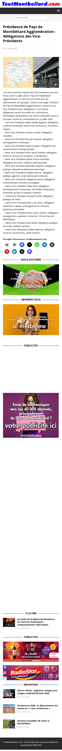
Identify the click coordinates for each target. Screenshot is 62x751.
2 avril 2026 (23, 727)
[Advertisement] (28, 371)
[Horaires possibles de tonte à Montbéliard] (9, 723)
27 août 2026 (24, 628)
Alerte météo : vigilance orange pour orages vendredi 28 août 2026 (37, 692)
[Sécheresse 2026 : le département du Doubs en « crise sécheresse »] (9, 708)
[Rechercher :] (31, 17)
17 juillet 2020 (11, 48)
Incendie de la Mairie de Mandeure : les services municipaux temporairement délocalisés (36, 622)
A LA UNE (31, 613)
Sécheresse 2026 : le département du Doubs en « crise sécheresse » (37, 707)
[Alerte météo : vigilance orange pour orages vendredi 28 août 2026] (9, 693)
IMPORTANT (31, 684)
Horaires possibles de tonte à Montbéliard (33, 722)
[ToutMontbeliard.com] (31, 5)
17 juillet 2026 (24, 712)
